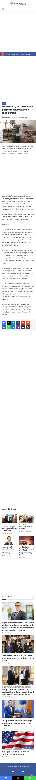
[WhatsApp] (9, 327)
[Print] (28, 327)
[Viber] (18, 327)
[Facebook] (4, 323)
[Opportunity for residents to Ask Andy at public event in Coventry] (9, 540)
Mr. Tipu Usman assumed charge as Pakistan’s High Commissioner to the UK (17, 723)
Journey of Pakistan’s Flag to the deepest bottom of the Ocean (9, 528)
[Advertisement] (18, 31)
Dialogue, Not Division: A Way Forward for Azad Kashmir (15, 753)
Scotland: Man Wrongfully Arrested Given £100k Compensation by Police (26, 551)
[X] (9, 323)
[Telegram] (13, 327)
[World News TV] (18, 3)
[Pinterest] (23, 323)
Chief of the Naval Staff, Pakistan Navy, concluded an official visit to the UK (18, 658)
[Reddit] (28, 323)
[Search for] (33, 8)
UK (4, 103)
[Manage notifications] (31, 775)
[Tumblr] (18, 323)
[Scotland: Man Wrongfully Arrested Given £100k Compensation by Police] (26, 540)
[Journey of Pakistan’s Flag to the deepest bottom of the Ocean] (9, 518)
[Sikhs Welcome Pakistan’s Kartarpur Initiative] (26, 518)
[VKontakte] (4, 327)
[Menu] (3, 8)
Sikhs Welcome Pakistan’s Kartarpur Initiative (26, 527)
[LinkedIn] (13, 323)
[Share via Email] (23, 327)
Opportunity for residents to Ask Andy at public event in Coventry (9, 550)
